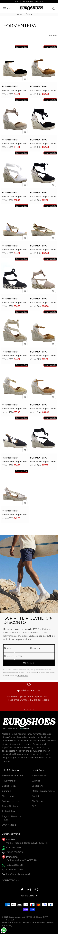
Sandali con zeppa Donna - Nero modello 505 (15, 461)
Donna (29, 14)
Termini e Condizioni (12, 775)
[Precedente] (1, 1)
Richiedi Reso (9, 811)
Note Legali (8, 796)
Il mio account (39, 775)
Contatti (36, 796)
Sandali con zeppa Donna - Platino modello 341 (15, 514)
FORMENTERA (10, 86)
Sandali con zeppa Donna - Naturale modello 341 (43, 249)
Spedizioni (37, 785)
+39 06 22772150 (14, 869)
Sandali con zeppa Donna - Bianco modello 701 (15, 196)
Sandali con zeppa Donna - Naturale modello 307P (43, 302)
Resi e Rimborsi (10, 806)
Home (19, 14)
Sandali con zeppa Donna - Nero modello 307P (15, 302)
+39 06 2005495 (14, 852)
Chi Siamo (37, 801)
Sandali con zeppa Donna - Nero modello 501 (43, 461)
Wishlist (36, 780)
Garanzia (6, 791)
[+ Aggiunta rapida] (24, 78)
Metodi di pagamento (43, 791)
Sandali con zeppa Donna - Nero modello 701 (43, 196)
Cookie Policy (9, 785)
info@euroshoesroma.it (18, 874)
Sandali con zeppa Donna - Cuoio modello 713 (43, 408)
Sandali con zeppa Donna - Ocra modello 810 (43, 355)
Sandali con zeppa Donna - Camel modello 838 (15, 355)
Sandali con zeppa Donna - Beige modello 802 (15, 143)
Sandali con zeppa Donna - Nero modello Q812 (15, 90)
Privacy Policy (23, 675)
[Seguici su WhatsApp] (36, 890)
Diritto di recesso (10, 801)
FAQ (34, 806)
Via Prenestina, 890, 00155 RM (21, 860)
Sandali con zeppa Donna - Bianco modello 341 (15, 249)
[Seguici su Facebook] (22, 890)
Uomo (39, 14)
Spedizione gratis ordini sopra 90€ (29, 1)
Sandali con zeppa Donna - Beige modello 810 (15, 408)
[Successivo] (57, 1)
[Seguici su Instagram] (29, 890)
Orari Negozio (9, 824)
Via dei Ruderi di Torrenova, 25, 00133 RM (27, 843)
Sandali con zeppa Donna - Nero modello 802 (43, 143)
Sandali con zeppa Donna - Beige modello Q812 (43, 90)
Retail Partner (22, 923)
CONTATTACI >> (10, 880)
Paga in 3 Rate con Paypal (12, 818)
